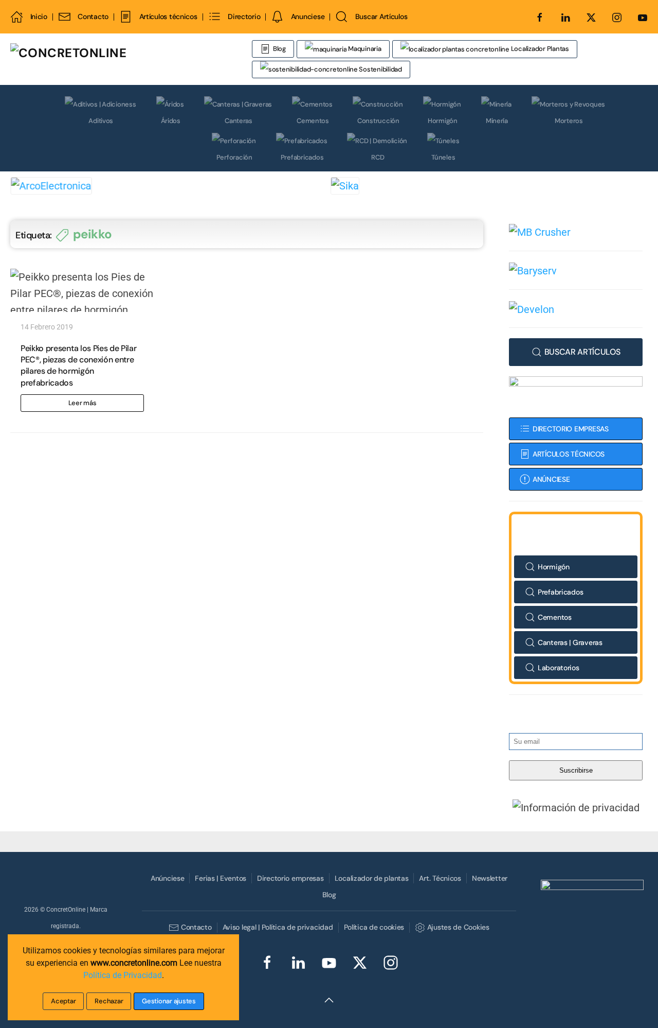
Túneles (443, 157)
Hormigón (443, 120)
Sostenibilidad (380, 69)
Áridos (170, 120)
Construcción (378, 120)
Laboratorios (558, 667)
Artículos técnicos (168, 16)
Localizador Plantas (539, 48)
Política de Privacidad (122, 975)
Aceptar (63, 1001)
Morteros (569, 120)
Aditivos (100, 120)
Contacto (93, 16)
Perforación (234, 157)
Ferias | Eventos (220, 878)
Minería (497, 120)
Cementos (313, 120)
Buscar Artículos (381, 16)
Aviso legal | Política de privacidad (278, 927)
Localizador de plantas (372, 878)
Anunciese (307, 16)
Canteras (238, 120)
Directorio (244, 16)
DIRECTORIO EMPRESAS (571, 428)
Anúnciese (167, 878)
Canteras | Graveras (570, 642)
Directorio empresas (290, 878)
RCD (377, 157)
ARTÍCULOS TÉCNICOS (569, 454)
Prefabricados (302, 157)
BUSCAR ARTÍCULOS (582, 351)
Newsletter (489, 878)
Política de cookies (374, 927)
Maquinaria (363, 48)
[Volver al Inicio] (131, 59)
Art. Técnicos (440, 878)
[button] (575, 807)
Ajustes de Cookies (458, 927)
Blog (279, 48)
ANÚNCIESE (551, 479)
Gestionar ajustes (169, 1001)
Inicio (38, 16)
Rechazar (109, 1001)
